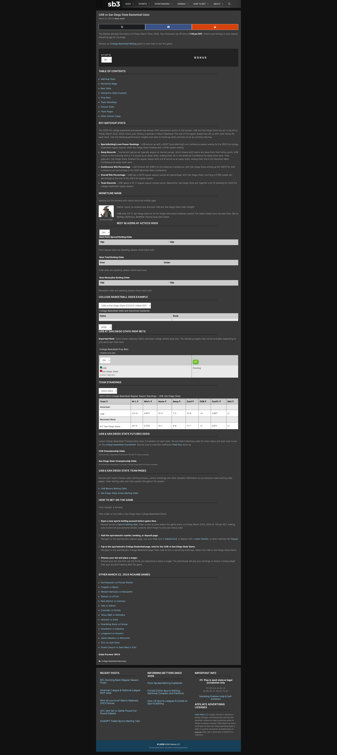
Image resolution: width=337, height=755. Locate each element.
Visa (155, 539)
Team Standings (109, 102)
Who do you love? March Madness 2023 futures (119, 702)
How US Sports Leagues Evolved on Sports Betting (167, 702)
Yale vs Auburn (108, 605)
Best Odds (106, 88)
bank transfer (202, 539)
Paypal (234, 539)
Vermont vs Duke (109, 619)
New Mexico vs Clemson (113, 601)
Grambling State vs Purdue (114, 624)
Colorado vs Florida (111, 610)
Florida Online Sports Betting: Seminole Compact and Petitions (165, 692)
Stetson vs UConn (110, 596)
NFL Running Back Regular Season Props (119, 681)
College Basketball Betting (123, 43)
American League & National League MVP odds (120, 691)
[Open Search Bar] (228, 4)
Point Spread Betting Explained (164, 683)
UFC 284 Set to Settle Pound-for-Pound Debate (119, 712)
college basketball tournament (121, 444)
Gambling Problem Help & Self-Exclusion (215, 697)
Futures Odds (107, 106)
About (217, 4)
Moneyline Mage (109, 83)
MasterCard (171, 539)
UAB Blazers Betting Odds (114, 488)
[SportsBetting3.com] (114, 4)
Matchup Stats (108, 79)
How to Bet (199, 4)
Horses (181, 4)
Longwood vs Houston (112, 633)
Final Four (177, 444)
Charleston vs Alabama (112, 628)
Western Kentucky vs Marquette (116, 591)
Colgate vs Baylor (110, 587)
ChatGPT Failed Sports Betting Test (120, 721)
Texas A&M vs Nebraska (113, 615)
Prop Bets (106, 97)
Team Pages (107, 111)
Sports (143, 4)
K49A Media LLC (201, 715)
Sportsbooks (162, 4)
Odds (128, 4)
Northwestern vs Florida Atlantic (117, 582)
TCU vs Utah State (110, 642)
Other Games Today (111, 116)
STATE (106, 55)
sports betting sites (128, 524)
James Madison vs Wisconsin (115, 638)
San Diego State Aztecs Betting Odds (119, 493)
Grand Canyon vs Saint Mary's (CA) (118, 647)
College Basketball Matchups (114, 661)
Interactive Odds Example (114, 93)
